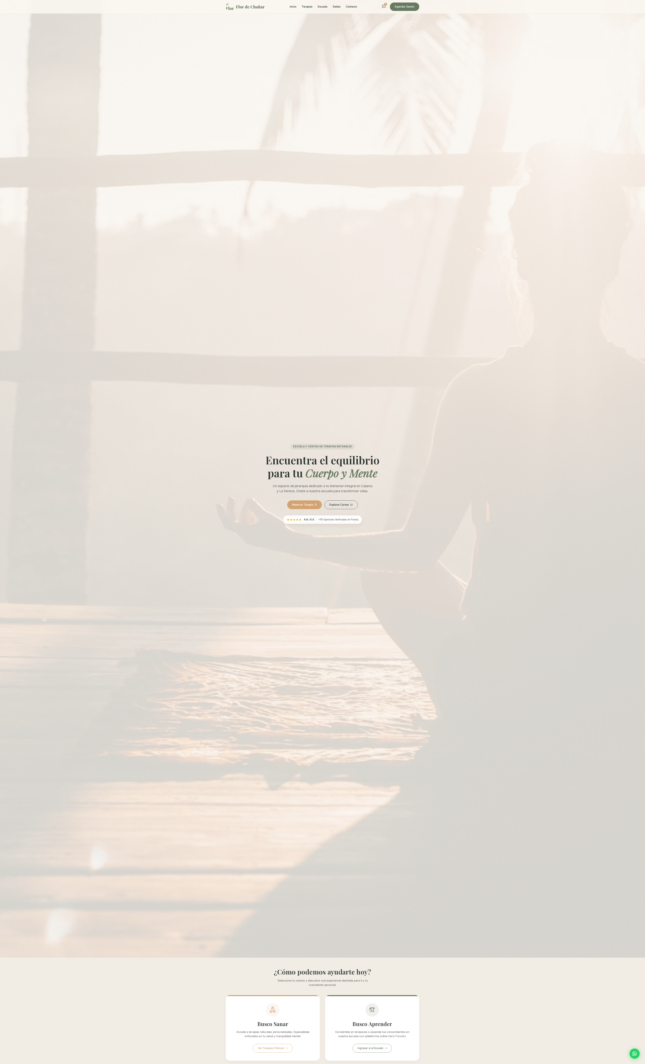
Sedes (336, 6)
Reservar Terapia (302, 504)
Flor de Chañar (250, 6)
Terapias (307, 6)
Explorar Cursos (339, 504)
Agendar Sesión (404, 6)
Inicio (293, 6)
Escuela (322, 6)
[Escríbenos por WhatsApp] (635, 1054)
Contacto (351, 6)
